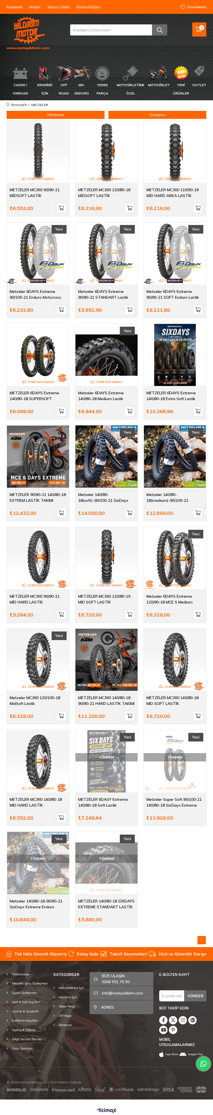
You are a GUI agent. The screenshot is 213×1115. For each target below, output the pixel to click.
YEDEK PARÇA (102, 89)
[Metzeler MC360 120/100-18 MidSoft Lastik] (38, 660)
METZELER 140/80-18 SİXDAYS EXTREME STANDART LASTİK (106, 904)
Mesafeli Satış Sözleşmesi (30, 983)
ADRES (107, 1007)
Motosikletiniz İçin (71, 988)
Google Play (195, 1054)
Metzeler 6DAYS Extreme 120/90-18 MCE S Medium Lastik (169, 599)
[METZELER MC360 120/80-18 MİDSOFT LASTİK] (106, 152)
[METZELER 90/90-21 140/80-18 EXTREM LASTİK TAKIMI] (38, 456)
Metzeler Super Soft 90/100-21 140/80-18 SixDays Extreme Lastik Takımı (174, 802)
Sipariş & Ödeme (23, 1030)
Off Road (65, 1016)
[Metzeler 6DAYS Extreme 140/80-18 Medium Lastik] (106, 355)
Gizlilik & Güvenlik (25, 1011)
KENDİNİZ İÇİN (45, 89)
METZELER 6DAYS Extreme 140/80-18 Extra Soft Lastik (171, 395)
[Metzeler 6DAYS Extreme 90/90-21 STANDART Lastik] (106, 253)
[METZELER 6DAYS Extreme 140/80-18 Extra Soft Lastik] (175, 355)
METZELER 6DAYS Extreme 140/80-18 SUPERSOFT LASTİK (34, 395)
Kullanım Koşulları (25, 1020)
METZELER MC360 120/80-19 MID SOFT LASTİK (104, 599)
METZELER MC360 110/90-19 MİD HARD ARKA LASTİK (172, 192)
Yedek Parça (67, 1006)
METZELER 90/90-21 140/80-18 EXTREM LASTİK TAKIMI (38, 497)
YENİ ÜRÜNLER (181, 89)
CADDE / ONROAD (20, 89)
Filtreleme (55, 114)
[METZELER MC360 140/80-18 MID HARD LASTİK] (38, 761)
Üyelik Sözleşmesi (24, 993)
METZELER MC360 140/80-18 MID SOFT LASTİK (172, 700)
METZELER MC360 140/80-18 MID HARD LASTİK (36, 802)
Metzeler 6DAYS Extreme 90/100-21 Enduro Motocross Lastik (35, 294)
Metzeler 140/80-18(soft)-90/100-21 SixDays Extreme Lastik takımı (103, 497)
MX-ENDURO (82, 89)
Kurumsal (14, 7)
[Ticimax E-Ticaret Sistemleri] (106, 1111)
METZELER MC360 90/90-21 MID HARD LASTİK (35, 599)
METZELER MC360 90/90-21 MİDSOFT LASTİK (35, 192)
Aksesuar (65, 1025)
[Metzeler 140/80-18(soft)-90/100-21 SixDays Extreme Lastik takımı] (106, 456)
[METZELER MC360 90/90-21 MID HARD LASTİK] (38, 558)
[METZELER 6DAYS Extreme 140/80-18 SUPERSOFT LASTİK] (38, 355)
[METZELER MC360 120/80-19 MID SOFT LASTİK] (106, 558)
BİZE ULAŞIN (116, 978)
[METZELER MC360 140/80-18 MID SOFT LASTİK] (175, 660)
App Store (171, 1054)
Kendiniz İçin (68, 997)
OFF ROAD (64, 89)
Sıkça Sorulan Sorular (27, 1039)
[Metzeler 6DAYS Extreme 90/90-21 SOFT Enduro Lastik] (175, 253)
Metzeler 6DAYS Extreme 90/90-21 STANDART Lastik (103, 294)
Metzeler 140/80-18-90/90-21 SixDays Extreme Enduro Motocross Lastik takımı (36, 904)
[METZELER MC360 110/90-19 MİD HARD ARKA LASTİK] (175, 152)
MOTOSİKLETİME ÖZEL (130, 89)
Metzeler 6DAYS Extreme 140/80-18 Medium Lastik (101, 395)
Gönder (195, 996)
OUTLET (199, 85)
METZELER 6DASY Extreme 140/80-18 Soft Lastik (103, 802)
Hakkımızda (20, 974)
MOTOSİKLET (159, 85)
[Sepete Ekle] (61, 208)
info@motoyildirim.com (122, 993)
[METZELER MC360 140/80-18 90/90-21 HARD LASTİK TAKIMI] (106, 660)
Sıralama (157, 114)
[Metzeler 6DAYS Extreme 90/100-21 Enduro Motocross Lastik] (38, 253)
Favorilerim (196, 7)
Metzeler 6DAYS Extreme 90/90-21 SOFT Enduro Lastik (172, 294)
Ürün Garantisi (22, 1048)
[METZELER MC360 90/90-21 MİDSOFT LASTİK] (38, 152)
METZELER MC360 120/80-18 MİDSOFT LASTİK (104, 192)
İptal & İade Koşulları (26, 1002)
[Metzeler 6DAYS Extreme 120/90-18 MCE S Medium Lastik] (175, 558)
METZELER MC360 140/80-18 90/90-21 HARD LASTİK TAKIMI (106, 700)
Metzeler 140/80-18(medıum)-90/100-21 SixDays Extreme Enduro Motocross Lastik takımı (168, 497)
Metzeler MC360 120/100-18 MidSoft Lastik (35, 700)
